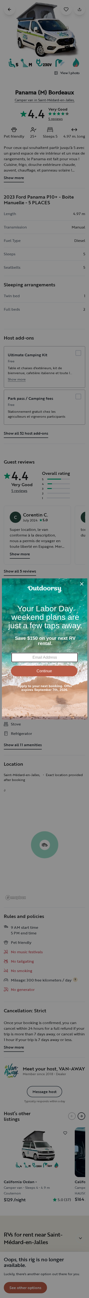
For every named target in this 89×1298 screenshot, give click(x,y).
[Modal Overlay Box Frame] (44, 649)
